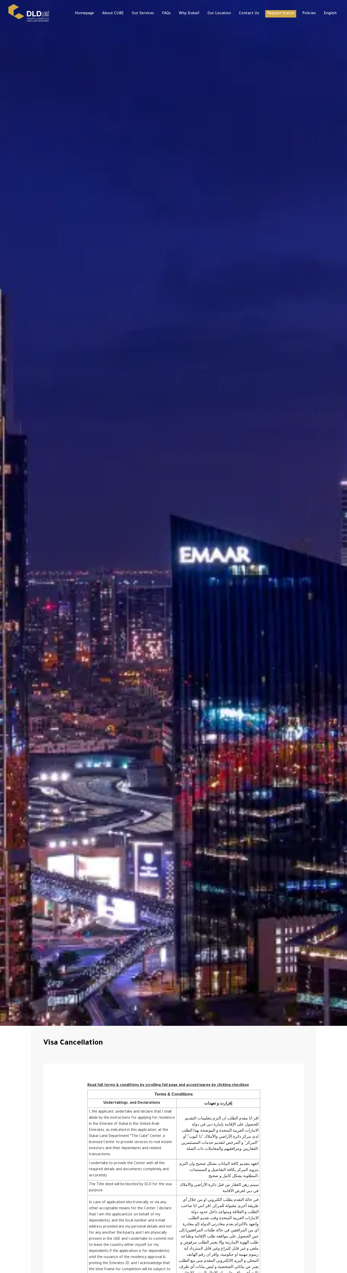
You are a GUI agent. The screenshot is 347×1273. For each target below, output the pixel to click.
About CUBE (113, 14)
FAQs (166, 14)
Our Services (143, 14)
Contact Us (249, 14)
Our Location (219, 14)
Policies (309, 14)
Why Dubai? (189, 14)
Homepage (84, 14)
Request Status (280, 14)
